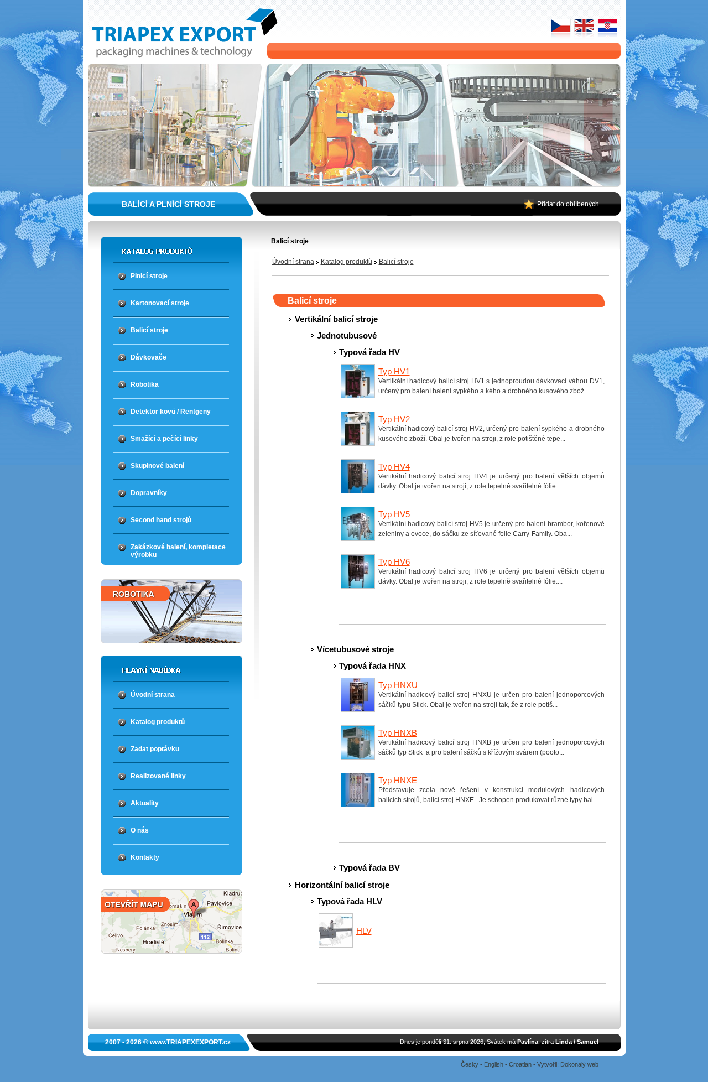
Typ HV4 (394, 466)
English (493, 1064)
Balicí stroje (396, 262)
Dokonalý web (579, 1064)
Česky (469, 1064)
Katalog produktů (346, 262)
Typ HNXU (398, 685)
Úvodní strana (293, 262)
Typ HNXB (397, 732)
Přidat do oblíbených (568, 204)
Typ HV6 (394, 561)
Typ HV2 (394, 419)
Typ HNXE (397, 780)
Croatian (520, 1064)
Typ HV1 (394, 371)
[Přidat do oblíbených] (529, 206)
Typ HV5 (394, 514)
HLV (364, 930)
